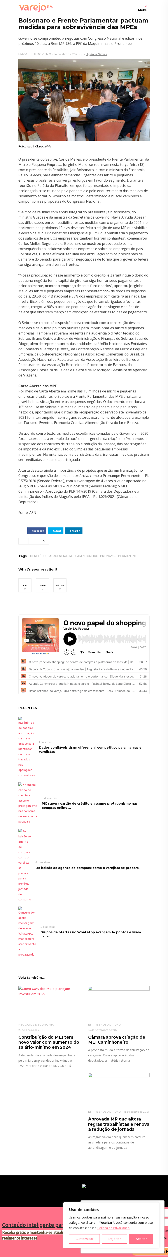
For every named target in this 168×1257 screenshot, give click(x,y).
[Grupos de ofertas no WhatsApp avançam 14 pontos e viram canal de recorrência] (27, 931)
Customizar (84, 1239)
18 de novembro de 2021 (103, 1029)
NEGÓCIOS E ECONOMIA (36, 1024)
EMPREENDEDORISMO (34, 54)
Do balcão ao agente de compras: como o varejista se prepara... (88, 868)
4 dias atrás (42, 862)
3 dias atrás (49, 798)
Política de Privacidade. (113, 1228)
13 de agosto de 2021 (136, 1111)
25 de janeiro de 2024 (31, 1029)
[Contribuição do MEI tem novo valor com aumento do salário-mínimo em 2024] (49, 1001)
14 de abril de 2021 (66, 54)
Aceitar (141, 1239)
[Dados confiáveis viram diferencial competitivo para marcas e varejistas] (26, 747)
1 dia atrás (45, 742)
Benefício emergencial (49, 556)
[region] (111, 1225)
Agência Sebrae (96, 54)
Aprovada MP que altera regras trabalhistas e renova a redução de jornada (118, 1124)
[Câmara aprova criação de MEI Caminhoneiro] (119, 1001)
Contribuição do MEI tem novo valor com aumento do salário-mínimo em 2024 (48, 1042)
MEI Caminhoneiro (84, 556)
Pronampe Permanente (119, 556)
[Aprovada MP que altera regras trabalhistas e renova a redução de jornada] (119, 1088)
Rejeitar (114, 1239)
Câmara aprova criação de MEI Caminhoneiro (116, 1040)
